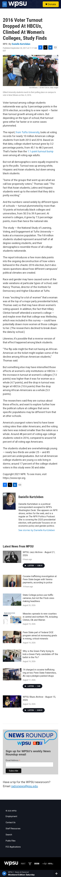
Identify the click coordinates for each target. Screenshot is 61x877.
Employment (11, 816)
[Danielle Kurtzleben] (9, 501)
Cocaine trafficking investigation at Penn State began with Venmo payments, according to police (40, 579)
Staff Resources (13, 829)
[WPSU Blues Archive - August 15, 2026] (12, 701)
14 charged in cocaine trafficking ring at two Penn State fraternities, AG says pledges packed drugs (39, 672)
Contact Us (10, 822)
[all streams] (57, 873)
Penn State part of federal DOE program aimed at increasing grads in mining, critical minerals (40, 635)
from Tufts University (27, 132)
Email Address (13, 760)
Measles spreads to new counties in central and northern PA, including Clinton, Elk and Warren (40, 616)
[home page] (17, 4)
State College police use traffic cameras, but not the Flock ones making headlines (38, 598)
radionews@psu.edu (24, 786)
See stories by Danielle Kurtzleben (36, 530)
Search (9, 835)
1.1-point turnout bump (40, 151)
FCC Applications (13, 847)
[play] (4, 873)
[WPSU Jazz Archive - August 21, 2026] (12, 557)
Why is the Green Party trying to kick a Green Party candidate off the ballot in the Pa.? (40, 654)
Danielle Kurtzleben (21, 44)
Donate (52, 4)
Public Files (10, 841)
